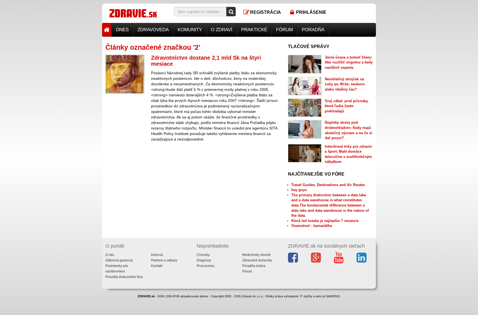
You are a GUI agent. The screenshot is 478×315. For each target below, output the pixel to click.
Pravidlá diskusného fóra (124, 277)
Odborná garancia (119, 260)
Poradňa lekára (254, 266)
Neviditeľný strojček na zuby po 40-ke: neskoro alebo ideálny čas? (345, 84)
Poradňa (313, 29)
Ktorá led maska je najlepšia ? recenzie (324, 221)
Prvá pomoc (206, 266)
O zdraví (221, 29)
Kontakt (156, 266)
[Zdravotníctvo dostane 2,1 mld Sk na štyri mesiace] (124, 74)
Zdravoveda (153, 29)
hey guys (299, 190)
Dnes (122, 29)
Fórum (284, 29)
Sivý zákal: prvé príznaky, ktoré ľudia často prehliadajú (346, 106)
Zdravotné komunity (257, 260)
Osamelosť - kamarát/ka (311, 226)
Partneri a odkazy (164, 260)
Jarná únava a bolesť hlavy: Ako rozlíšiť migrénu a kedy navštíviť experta (349, 62)
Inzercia (157, 255)
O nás (109, 255)
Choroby (203, 255)
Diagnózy (204, 260)
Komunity (190, 29)
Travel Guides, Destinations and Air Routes (328, 185)
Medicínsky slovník (256, 255)
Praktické (254, 29)
